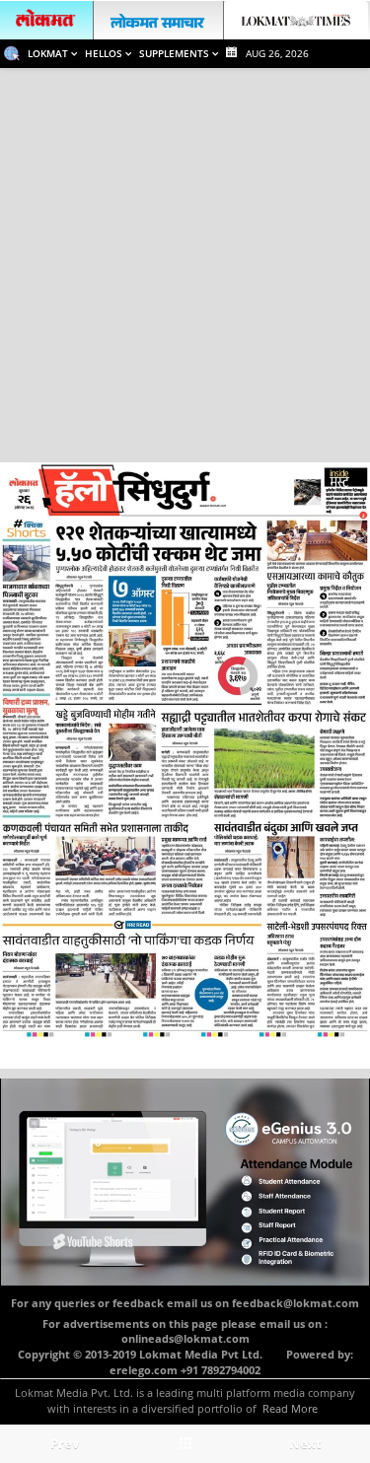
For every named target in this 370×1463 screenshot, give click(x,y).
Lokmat (49, 53)
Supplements (175, 53)
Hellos (105, 53)
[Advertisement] (185, 263)
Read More (290, 1408)
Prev (64, 1443)
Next (305, 1443)
